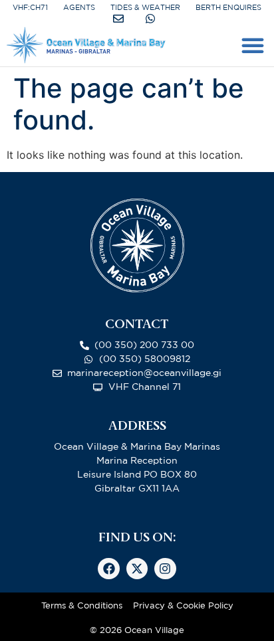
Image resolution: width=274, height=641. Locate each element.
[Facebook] (108, 568)
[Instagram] (165, 568)
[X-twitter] (137, 568)
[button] (253, 45)
